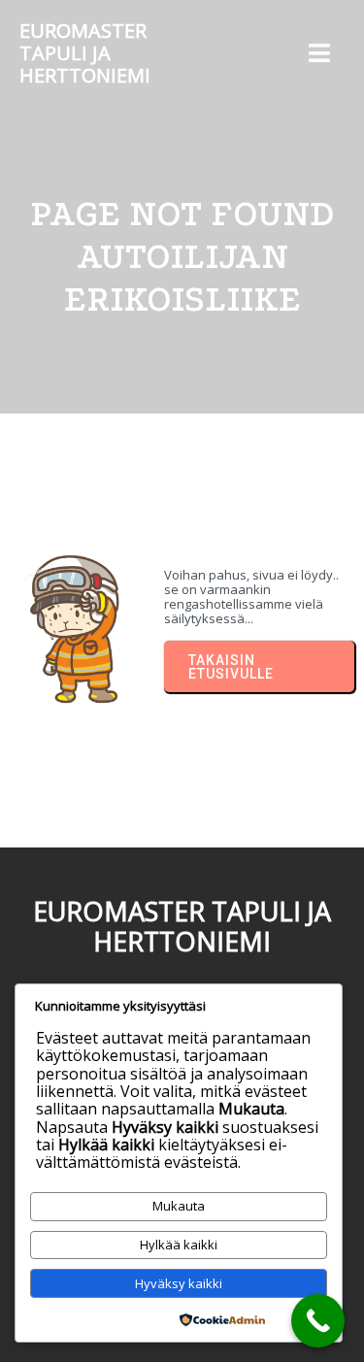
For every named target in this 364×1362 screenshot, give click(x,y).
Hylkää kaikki (178, 1244)
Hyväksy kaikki (178, 1283)
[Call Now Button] (318, 1320)
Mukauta (178, 1205)
